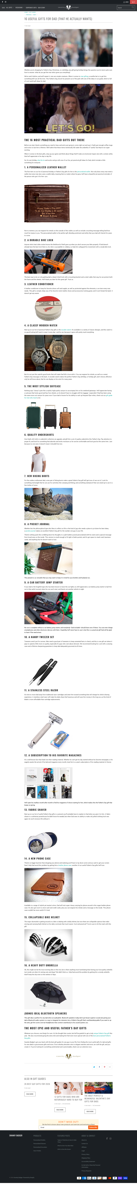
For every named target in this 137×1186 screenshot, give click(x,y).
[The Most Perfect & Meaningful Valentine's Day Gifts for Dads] (99, 1088)
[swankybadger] (68, 1059)
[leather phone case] (48, 901)
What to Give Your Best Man (65, 1145)
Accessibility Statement (88, 1161)
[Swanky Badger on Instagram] (5, 2)
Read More (29, 1094)
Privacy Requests (86, 1171)
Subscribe (93, 1127)
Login (126, 2)
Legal (83, 1151)
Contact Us (85, 1143)
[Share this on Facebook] (99, 1067)
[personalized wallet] (48, 227)
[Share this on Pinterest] (104, 1067)
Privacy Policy (85, 1154)
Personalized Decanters (40, 1147)
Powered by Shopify (28, 1177)
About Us (84, 1140)
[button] (10, 7)
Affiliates (84, 1147)
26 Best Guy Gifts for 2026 (37, 1083)
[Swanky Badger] (68, 7)
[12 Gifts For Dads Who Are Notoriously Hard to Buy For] (68, 1088)
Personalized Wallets (39, 1140)
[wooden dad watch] (48, 370)
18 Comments (96, 1105)
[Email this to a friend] (110, 1067)
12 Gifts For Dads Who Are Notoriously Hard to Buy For (68, 1098)
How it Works (37, 1151)
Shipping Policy (86, 1158)
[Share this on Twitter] (94, 1067)
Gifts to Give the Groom (64, 1149)
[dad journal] (48, 574)
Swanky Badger (18, 1177)
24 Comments (66, 1104)
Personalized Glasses (39, 1143)
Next (34, 14)
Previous (28, 14)
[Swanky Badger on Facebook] (2, 2)
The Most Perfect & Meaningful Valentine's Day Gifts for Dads (97, 1098)
